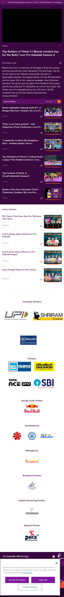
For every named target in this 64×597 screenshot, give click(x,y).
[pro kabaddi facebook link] (20, 550)
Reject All (43, 580)
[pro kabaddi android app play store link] (47, 550)
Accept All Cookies (17, 580)
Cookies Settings (30, 587)
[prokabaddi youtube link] (54, 550)
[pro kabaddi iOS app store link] (40, 550)
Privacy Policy (27, 572)
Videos (5, 46)
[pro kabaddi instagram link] (34, 550)
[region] (30, 577)
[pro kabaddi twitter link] (27, 549)
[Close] (56, 563)
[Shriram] (16, 315)
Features (5, 225)
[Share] (60, 63)
